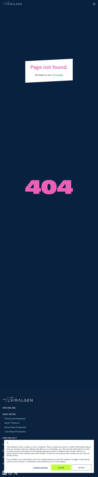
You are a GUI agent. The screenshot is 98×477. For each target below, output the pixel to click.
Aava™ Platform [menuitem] (12, 423)
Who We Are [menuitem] (9, 408)
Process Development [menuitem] (14, 418)
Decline (81, 467)
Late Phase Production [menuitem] (15, 431)
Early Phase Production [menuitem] (15, 427)
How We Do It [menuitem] (10, 438)
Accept (61, 467)
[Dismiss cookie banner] (7, 443)
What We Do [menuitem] (9, 414)
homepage (57, 74)
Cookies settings (40, 467)
